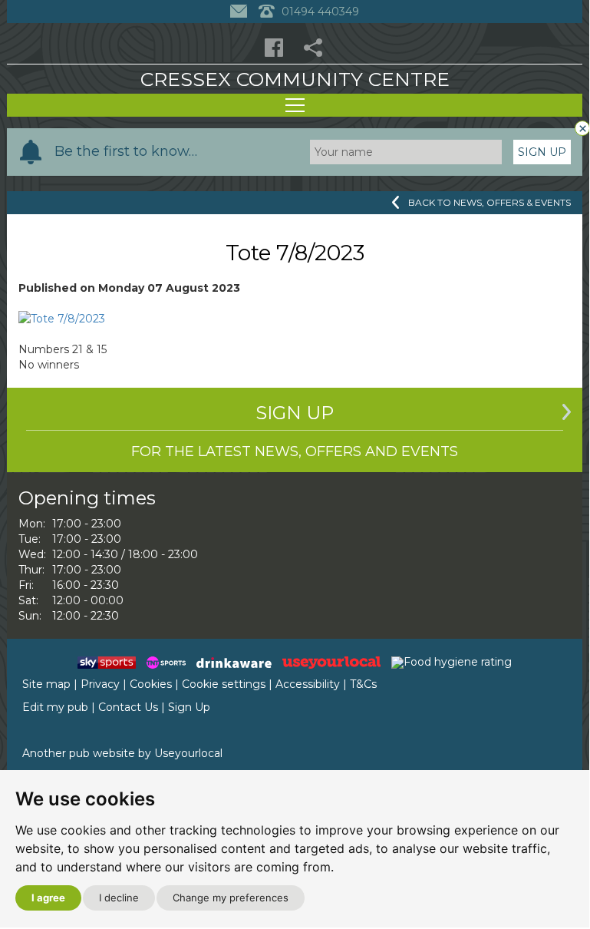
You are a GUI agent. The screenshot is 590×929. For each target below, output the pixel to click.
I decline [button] (119, 897)
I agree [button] (48, 897)
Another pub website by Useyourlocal (122, 753)
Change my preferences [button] (230, 897)
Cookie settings (223, 684)
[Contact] (240, 11)
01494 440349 (319, 11)
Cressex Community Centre (295, 79)
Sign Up (542, 152)
